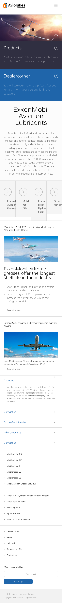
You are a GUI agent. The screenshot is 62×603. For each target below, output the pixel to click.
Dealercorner (13, 531)
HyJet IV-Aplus (13, 513)
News (9, 537)
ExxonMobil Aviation (15, 422)
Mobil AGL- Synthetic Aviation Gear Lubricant (28, 495)
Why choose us (12, 432)
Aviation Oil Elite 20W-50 (18, 519)
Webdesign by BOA (26, 594)
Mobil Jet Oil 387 (14, 454)
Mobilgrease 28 (14, 478)
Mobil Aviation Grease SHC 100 (21, 484)
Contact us (10, 412)
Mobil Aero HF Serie (16, 501)
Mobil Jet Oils (26, 205)
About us (9, 380)
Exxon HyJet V (13, 507)
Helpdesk (11, 543)
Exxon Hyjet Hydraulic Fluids (42, 206)
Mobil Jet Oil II (13, 466)
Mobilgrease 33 (14, 472)
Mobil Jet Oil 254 (14, 460)
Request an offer (14, 549)
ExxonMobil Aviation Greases (11, 205)
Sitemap (15, 594)
